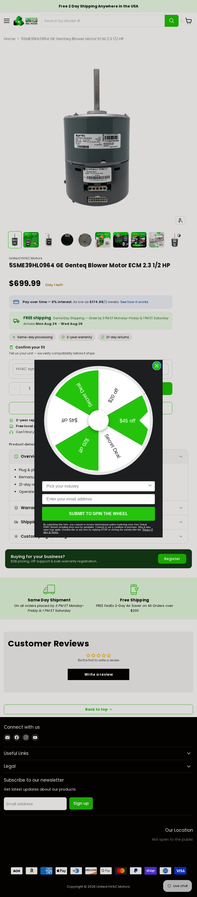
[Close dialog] (157, 366)
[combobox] (96, 486)
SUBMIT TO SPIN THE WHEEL (98, 513)
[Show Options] (150, 486)
